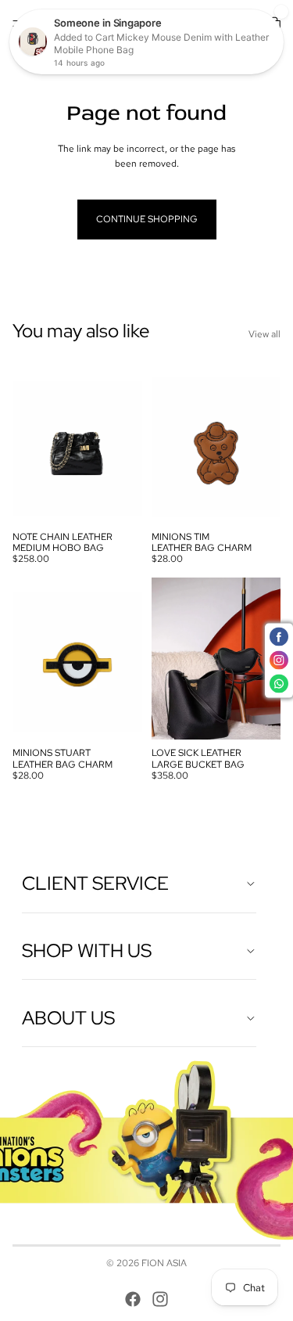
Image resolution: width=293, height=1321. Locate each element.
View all (264, 334)
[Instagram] (160, 1299)
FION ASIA (164, 1263)
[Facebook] (132, 1299)
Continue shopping (147, 219)
